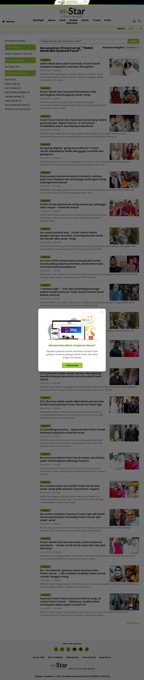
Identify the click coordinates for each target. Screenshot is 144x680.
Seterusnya (72, 365)
